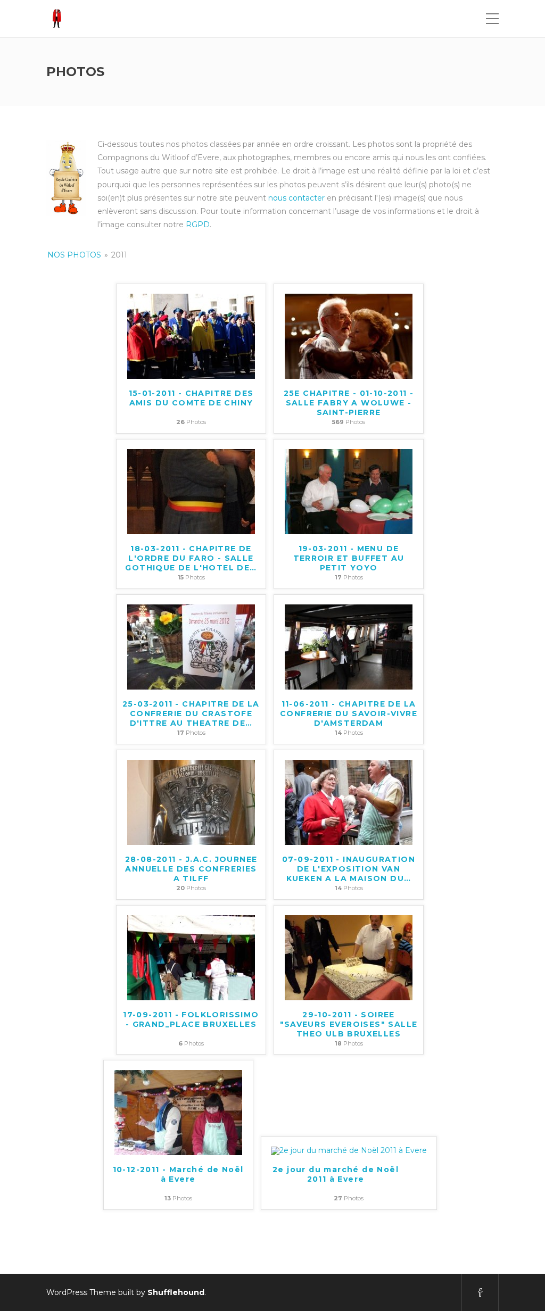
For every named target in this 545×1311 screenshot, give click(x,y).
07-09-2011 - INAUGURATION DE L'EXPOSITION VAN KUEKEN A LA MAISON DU (348, 868)
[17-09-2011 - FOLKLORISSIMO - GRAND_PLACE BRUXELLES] (191, 956)
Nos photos (74, 255)
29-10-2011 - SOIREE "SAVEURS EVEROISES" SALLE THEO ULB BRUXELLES (349, 1024)
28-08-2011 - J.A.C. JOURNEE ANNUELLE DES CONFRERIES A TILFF (191, 868)
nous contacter (296, 198)
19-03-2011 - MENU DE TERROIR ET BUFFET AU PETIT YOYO (348, 558)
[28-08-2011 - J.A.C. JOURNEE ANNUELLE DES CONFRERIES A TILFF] (191, 801)
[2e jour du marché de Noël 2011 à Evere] (349, 1150)
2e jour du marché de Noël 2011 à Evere (335, 1174)
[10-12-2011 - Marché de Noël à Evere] (178, 1112)
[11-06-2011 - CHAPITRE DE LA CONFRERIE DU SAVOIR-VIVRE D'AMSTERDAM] (348, 646)
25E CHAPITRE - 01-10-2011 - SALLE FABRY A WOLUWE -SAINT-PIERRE (349, 402)
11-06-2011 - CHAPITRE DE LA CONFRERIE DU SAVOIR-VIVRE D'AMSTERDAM (348, 713)
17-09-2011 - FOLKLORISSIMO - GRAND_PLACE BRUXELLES (191, 1019)
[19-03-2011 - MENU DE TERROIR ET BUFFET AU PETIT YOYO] (348, 491)
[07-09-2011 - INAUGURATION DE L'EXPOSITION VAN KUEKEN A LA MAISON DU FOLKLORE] (348, 801)
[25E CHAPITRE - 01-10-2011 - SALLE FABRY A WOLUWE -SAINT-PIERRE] (348, 336)
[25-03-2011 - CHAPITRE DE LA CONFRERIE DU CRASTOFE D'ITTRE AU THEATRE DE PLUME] (191, 646)
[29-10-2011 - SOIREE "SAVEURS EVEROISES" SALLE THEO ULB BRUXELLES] (348, 956)
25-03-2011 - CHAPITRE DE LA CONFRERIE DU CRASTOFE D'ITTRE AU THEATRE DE (191, 713)
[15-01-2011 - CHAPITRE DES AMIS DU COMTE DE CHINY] (191, 336)
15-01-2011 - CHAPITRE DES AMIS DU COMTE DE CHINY (191, 398)
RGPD (198, 224)
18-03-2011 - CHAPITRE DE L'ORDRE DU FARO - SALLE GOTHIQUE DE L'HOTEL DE (191, 558)
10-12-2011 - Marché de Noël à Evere (178, 1174)
